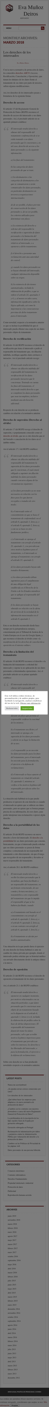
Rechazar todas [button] (12, 708)
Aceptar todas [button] (27, 708)
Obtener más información (30, 703)
